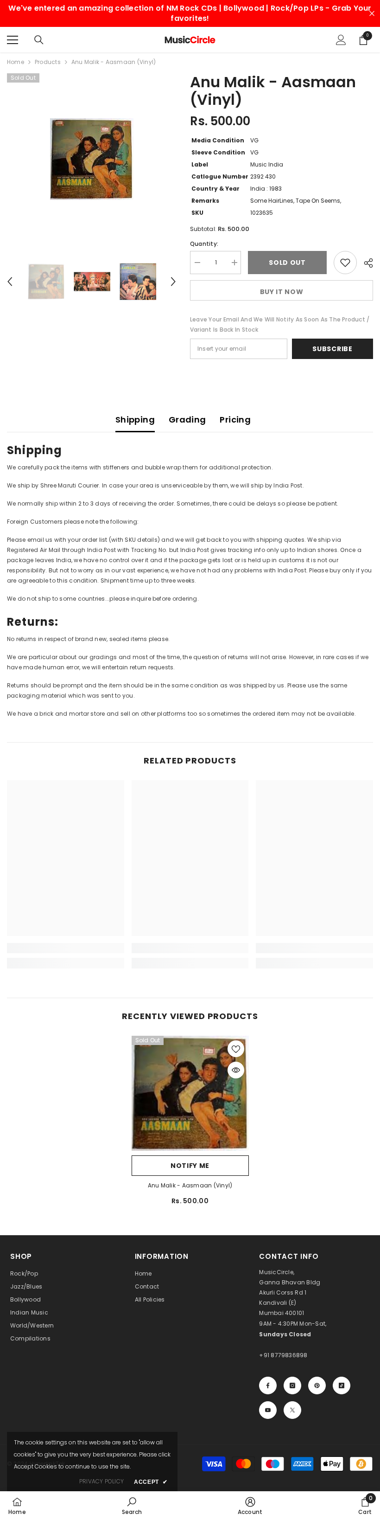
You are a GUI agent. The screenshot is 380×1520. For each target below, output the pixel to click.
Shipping (135, 419)
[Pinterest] (317, 1385)
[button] (10, 282)
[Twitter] (292, 1410)
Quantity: (204, 244)
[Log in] (341, 40)
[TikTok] (341, 1385)
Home (15, 62)
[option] (91, 159)
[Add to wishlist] (345, 262)
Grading (187, 419)
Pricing (235, 419)
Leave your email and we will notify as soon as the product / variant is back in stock (279, 324)
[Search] (38, 39)
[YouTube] (268, 1410)
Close (371, 13)
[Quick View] (236, 1070)
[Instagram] (292, 1385)
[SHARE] (365, 263)
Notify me (190, 1165)
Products (48, 62)
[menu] (12, 39)
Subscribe (332, 348)
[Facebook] (268, 1385)
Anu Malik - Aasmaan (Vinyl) (190, 1185)
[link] (65, 948)
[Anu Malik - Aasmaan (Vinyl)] (190, 1093)
